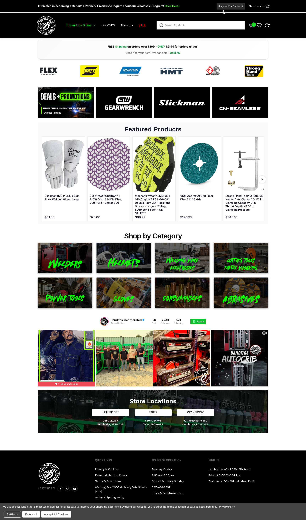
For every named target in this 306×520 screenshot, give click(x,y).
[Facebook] (60, 489)
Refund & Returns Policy (111, 475)
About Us (126, 25)
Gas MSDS (107, 25)
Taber (153, 412)
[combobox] (201, 25)
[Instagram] (67, 489)
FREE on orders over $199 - (153, 46)
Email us (175, 52)
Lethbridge (111, 412)
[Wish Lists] (259, 25)
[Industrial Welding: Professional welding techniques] (66, 103)
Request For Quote (229, 6)
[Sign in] (267, 25)
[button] (64, 473)
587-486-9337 (161, 487)
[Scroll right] (262, 179)
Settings (12, 514)
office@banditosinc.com (167, 493)
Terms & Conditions (108, 481)
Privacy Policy (227, 506)
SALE (142, 25)
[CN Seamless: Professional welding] (240, 103)
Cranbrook (195, 412)
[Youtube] (75, 489)
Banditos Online (81, 25)
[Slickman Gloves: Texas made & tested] (182, 103)
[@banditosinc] (104, 321)
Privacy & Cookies (106, 469)
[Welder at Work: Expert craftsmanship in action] (124, 103)
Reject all (31, 514)
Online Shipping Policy (109, 497)
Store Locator (256, 6)
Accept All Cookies (56, 514)
